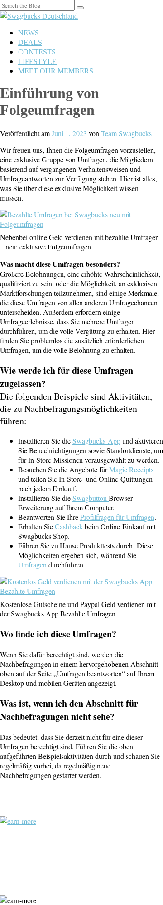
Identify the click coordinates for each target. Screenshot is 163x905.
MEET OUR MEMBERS (55, 71)
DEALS (30, 42)
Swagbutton (90, 498)
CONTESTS (37, 52)
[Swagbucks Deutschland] (39, 15)
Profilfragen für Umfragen (117, 517)
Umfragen (32, 564)
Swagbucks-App (96, 440)
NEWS (28, 33)
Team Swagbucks (126, 133)
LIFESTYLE (37, 61)
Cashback (69, 526)
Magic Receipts (131, 469)
